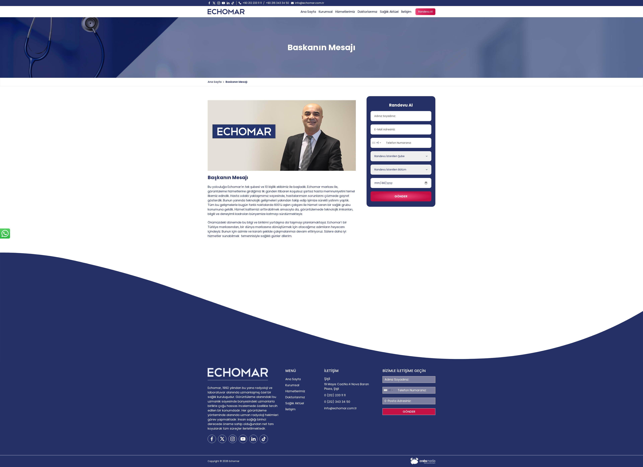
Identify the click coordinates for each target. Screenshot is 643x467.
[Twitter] (214, 3)
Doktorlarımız (367, 12)
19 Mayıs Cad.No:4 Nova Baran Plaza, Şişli (346, 386)
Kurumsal (326, 12)
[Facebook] (209, 3)
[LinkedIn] (228, 3)
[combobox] (376, 143)
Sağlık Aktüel (389, 12)
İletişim (406, 12)
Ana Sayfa (308, 12)
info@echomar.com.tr (309, 3)
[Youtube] (223, 3)
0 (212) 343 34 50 (337, 402)
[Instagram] (218, 3)
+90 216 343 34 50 (277, 3)
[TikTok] (232, 3)
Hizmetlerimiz (345, 12)
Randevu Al (425, 12)
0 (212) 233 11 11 (335, 395)
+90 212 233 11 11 (252, 3)
